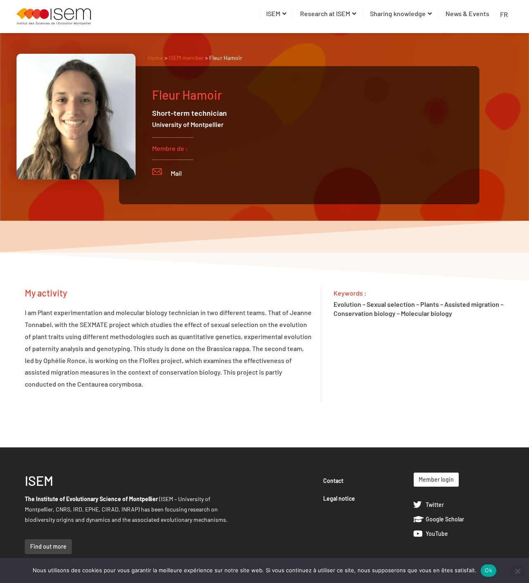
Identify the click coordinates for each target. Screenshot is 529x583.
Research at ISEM (325, 13)
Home (155, 57)
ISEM (273, 13)
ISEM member (187, 57)
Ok (488, 570)
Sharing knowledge (398, 13)
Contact (333, 480)
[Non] (517, 571)
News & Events (467, 13)
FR (504, 14)
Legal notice (339, 498)
